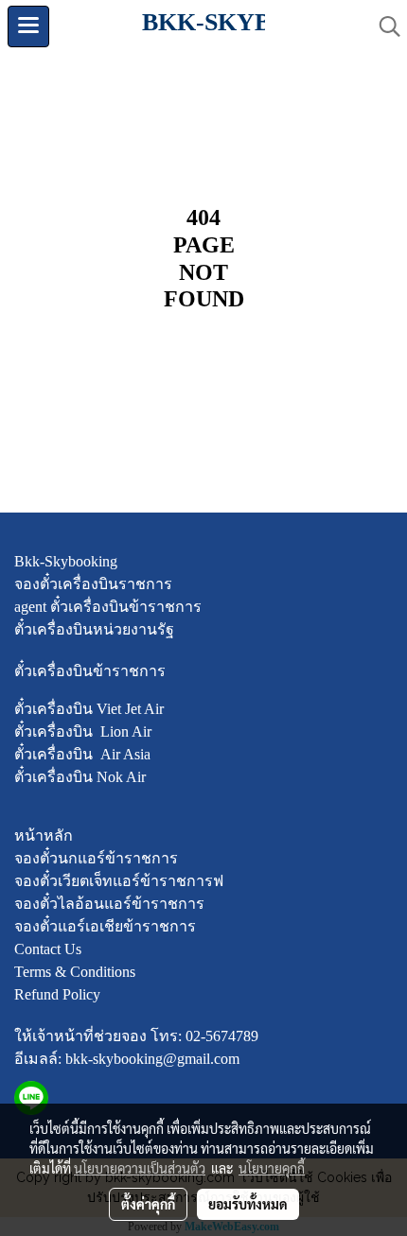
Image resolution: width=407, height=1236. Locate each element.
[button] (383, 26)
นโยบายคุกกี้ (272, 1167)
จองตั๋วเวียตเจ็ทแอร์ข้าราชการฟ (118, 881)
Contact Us (47, 949)
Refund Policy (57, 994)
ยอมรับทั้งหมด (248, 1203)
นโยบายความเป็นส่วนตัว (139, 1167)
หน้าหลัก (43, 835)
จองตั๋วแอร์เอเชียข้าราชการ (105, 926)
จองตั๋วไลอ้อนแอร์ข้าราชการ (109, 904)
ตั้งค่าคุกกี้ (148, 1203)
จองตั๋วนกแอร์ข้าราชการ (96, 858)
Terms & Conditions (74, 972)
